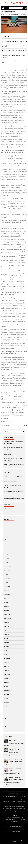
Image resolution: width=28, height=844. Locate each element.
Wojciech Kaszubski (20, 14)
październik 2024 (7, 531)
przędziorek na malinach (7, 808)
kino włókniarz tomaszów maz (17, 801)
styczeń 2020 (6, 702)
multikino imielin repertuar (14, 803)
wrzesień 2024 (7, 535)
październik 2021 (7, 618)
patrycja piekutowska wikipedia (18, 806)
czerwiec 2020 (7, 682)
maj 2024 (6, 550)
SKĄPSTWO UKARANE (15, 831)
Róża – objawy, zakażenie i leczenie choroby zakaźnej (14, 41)
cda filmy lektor (19, 796)
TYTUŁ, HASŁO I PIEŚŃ (15, 824)
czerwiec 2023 (7, 578)
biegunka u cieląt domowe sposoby (9, 796)
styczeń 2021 (6, 654)
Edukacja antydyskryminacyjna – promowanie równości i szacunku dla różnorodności (15, 819)
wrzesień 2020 (7, 670)
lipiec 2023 (6, 574)
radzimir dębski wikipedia (17, 808)
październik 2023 (7, 566)
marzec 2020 (6, 694)
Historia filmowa (12, 740)
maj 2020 (6, 686)
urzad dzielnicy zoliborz (20, 810)
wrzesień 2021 (7, 622)
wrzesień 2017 (7, 714)
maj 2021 (6, 638)
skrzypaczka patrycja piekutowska (9, 810)
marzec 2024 (6, 558)
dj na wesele (14, 3)
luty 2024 (6, 562)
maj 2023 (6, 582)
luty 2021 (6, 650)
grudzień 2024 (7, 523)
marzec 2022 (6, 598)
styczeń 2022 (6, 606)
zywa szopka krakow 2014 (14, 811)
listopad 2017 (7, 710)
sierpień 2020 (7, 674)
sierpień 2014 (7, 726)
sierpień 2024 (7, 539)
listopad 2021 (7, 614)
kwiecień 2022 (7, 594)
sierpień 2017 (7, 718)
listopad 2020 (7, 662)
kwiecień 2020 (7, 690)
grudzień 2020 (7, 658)
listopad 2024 (7, 527)
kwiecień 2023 (7, 586)
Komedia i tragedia (5, 425)
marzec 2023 (6, 590)
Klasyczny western (15, 829)
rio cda (23, 808)
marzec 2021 (6, 646)
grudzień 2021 (7, 610)
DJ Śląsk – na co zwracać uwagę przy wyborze (14, 476)
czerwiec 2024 (7, 546)
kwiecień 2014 (7, 730)
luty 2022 (6, 602)
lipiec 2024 (6, 542)
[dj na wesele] (3, 8)
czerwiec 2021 (7, 634)
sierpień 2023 (7, 570)
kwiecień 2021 (7, 642)
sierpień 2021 (7, 626)
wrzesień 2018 (7, 706)
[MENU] (25, 8)
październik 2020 (7, 666)
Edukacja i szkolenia (8, 508)
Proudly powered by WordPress (9, 840)
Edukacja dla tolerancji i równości (15, 826)
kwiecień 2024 (7, 554)
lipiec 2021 (6, 630)
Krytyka (25, 425)
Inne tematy (8, 421)
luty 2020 (6, 698)
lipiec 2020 (6, 678)
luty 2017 (6, 722)
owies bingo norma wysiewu (11, 804)
